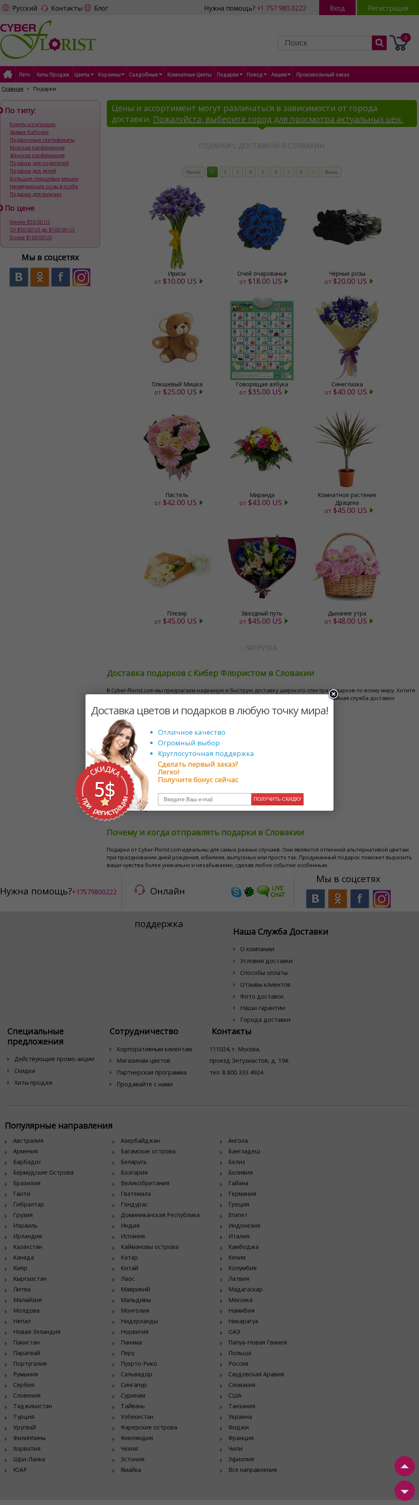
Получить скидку (278, 799)
